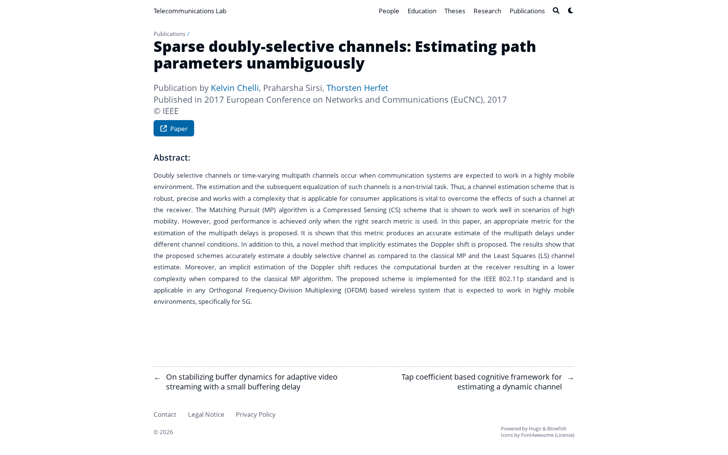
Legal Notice (206, 414)
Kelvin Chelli (235, 87)
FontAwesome (537, 435)
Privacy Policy (256, 414)
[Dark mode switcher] (571, 10)
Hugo (535, 428)
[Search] (556, 10)
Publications (169, 34)
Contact (165, 414)
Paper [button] (179, 128)
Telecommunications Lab (190, 10)
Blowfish (556, 428)
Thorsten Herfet (357, 87)
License (564, 435)
